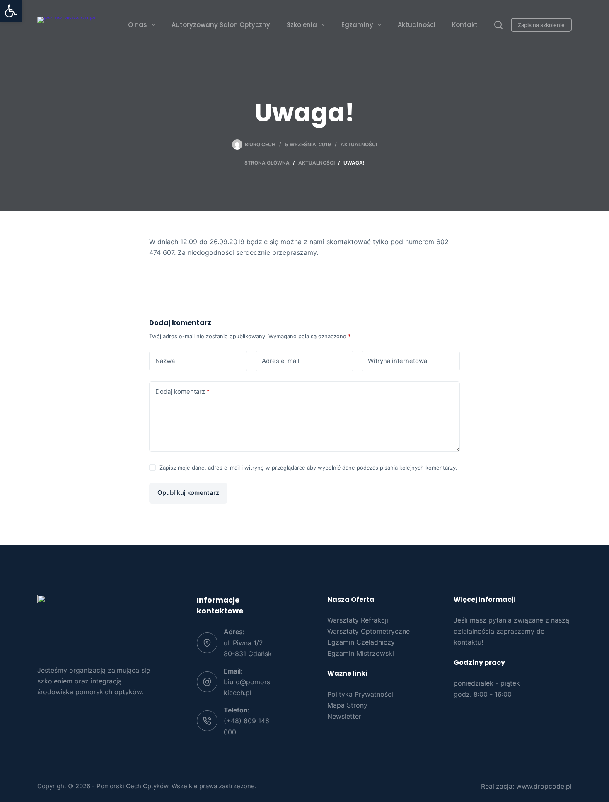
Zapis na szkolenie (541, 25)
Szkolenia (302, 24)
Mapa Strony (347, 705)
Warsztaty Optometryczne (368, 631)
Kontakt (465, 24)
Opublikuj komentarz (188, 493)
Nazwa (165, 361)
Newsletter (344, 716)
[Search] (498, 25)
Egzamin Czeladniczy (361, 642)
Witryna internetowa (397, 361)
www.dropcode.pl (544, 786)
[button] (11, 11)
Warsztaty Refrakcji (357, 620)
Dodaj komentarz (182, 391)
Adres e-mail (281, 361)
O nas (137, 24)
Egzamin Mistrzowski (360, 653)
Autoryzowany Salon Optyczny (221, 24)
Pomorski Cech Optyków (132, 786)
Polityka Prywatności (360, 694)
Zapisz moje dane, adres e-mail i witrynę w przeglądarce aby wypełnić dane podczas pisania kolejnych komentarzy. (308, 467)
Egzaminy (357, 24)
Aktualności (416, 24)
